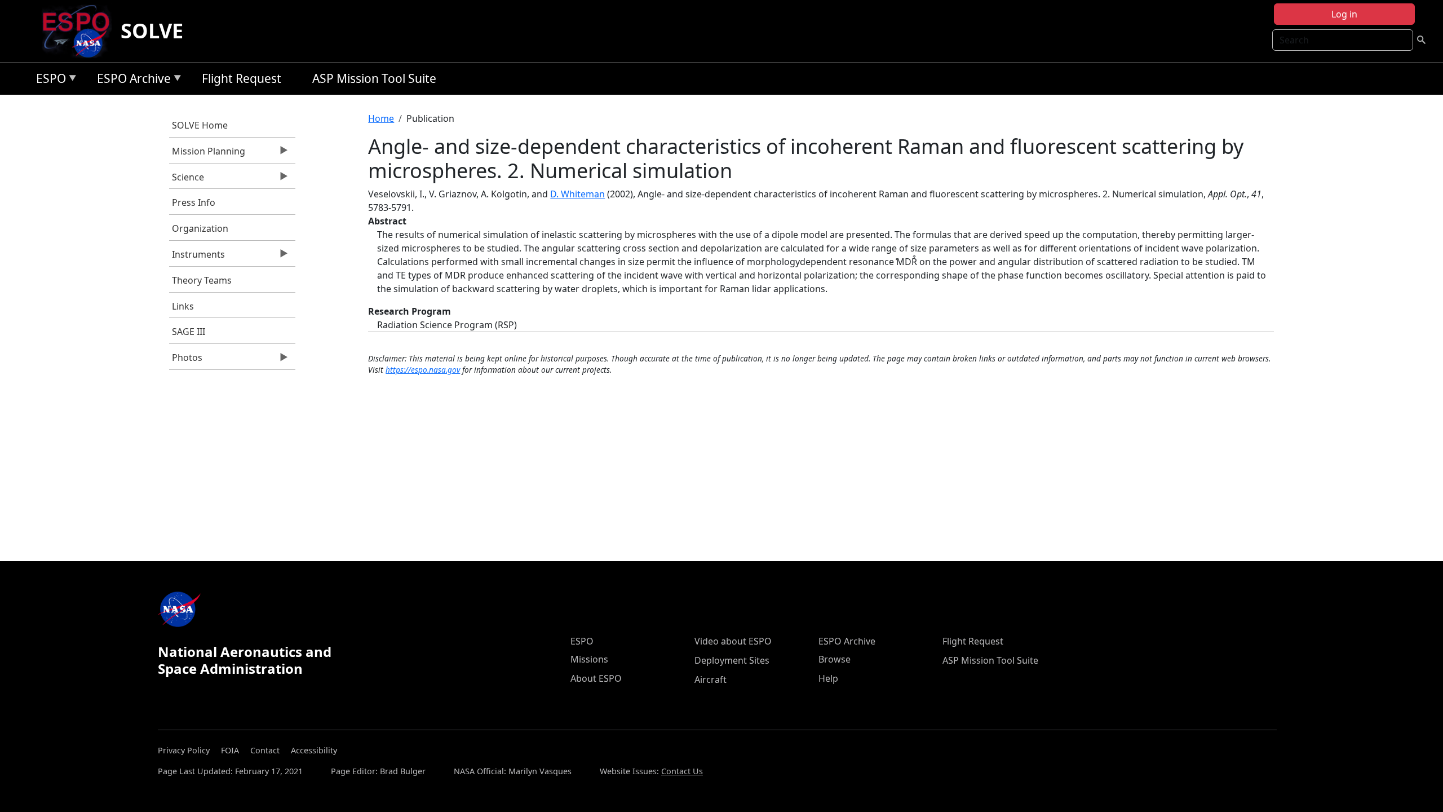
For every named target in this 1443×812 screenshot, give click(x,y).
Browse (834, 659)
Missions (589, 659)
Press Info (193, 202)
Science (186, 180)
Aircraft (710, 679)
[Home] (80, 31)
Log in (1344, 14)
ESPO (48, 80)
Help (828, 678)
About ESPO (596, 678)
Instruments (197, 257)
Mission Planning (207, 154)
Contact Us (682, 771)
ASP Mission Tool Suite (374, 78)
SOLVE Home (200, 125)
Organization (200, 228)
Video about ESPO (733, 641)
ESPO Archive (131, 80)
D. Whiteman (577, 194)
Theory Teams (202, 280)
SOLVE (152, 31)
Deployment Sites (731, 660)
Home (381, 118)
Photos (185, 360)
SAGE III (188, 331)
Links (183, 306)
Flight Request (241, 78)
